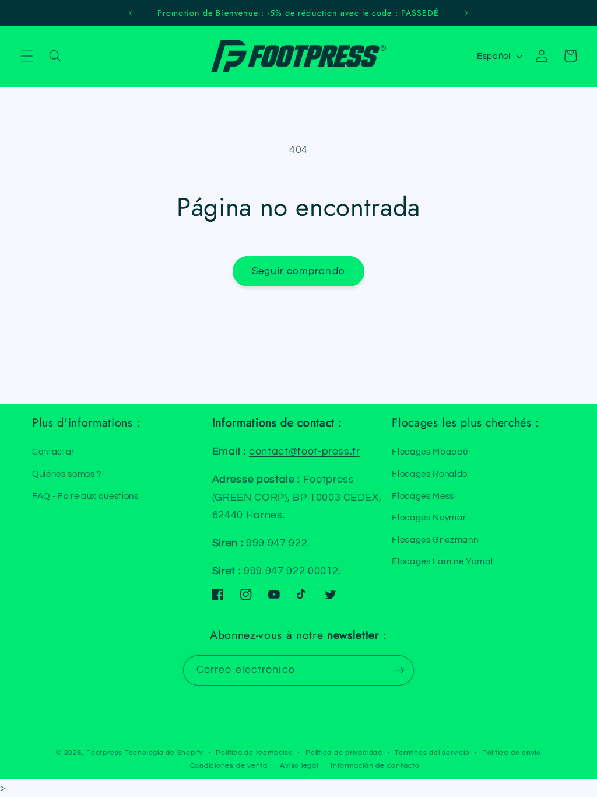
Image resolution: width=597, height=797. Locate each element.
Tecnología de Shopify (164, 753)
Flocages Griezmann (435, 539)
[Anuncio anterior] (131, 13)
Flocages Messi (424, 496)
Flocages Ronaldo (430, 473)
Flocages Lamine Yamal (442, 561)
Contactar (53, 451)
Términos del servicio (432, 753)
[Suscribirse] (399, 670)
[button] (27, 56)
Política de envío (511, 753)
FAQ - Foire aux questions (85, 496)
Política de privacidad (343, 753)
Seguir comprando (298, 271)
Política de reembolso (254, 753)
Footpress (104, 753)
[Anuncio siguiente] (466, 13)
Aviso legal (299, 766)
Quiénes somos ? (67, 473)
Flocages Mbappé (430, 451)
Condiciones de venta (229, 766)
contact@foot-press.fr (304, 451)
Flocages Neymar (429, 517)
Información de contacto (375, 766)
